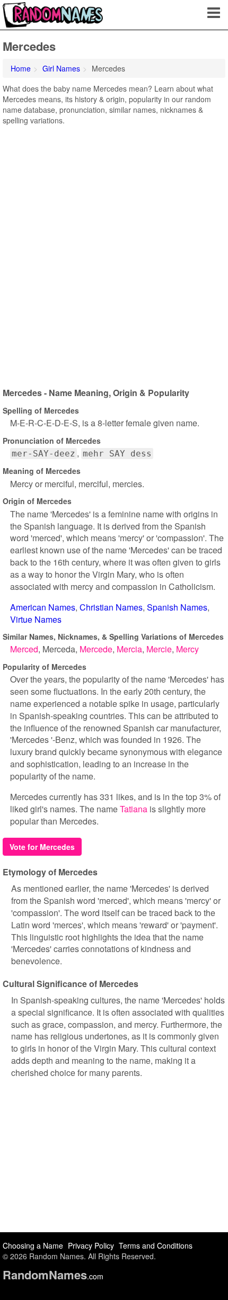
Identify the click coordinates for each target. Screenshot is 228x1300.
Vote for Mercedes (42, 846)
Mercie (159, 649)
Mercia (129, 649)
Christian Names (111, 607)
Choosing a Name (33, 1245)
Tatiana (133, 809)
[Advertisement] (114, 252)
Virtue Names (36, 619)
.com (53, 1276)
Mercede (96, 649)
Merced (24, 649)
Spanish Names (177, 607)
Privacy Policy (91, 1245)
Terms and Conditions (155, 1245)
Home (21, 68)
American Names (42, 607)
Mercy (187, 649)
